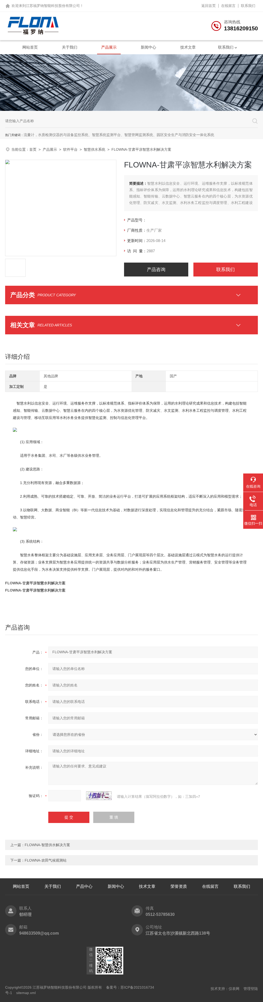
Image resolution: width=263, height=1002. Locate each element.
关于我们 (69, 47)
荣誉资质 (179, 886)
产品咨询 (156, 269)
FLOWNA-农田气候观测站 (46, 860)
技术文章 (188, 47)
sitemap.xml (26, 993)
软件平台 (70, 149)
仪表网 (234, 989)
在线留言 (228, 6)
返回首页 (208, 6)
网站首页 (30, 47)
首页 (32, 149)
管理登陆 (250, 989)
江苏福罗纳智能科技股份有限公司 (53, 6)
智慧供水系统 (94, 149)
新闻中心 (148, 47)
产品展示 (109, 47)
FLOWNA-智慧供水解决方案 (47, 845)
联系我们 (248, 6)
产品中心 (84, 886)
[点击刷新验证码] (99, 795)
